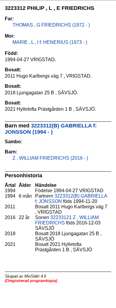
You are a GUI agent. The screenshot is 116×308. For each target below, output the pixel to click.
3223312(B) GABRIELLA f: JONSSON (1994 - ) (51, 129)
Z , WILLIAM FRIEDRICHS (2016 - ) (49, 158)
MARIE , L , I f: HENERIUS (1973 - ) (49, 42)
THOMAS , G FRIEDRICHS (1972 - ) (50, 24)
